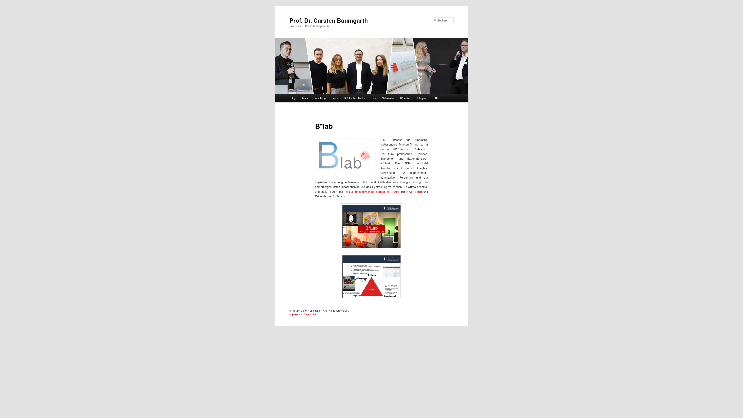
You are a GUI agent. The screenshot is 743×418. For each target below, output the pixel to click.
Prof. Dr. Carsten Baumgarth (328, 20)
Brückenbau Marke (354, 98)
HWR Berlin (414, 191)
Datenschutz (311, 314)
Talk (373, 98)
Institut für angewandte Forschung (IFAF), (372, 191)
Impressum (295, 314)
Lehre (335, 98)
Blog (292, 98)
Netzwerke (388, 98)
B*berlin (405, 98)
